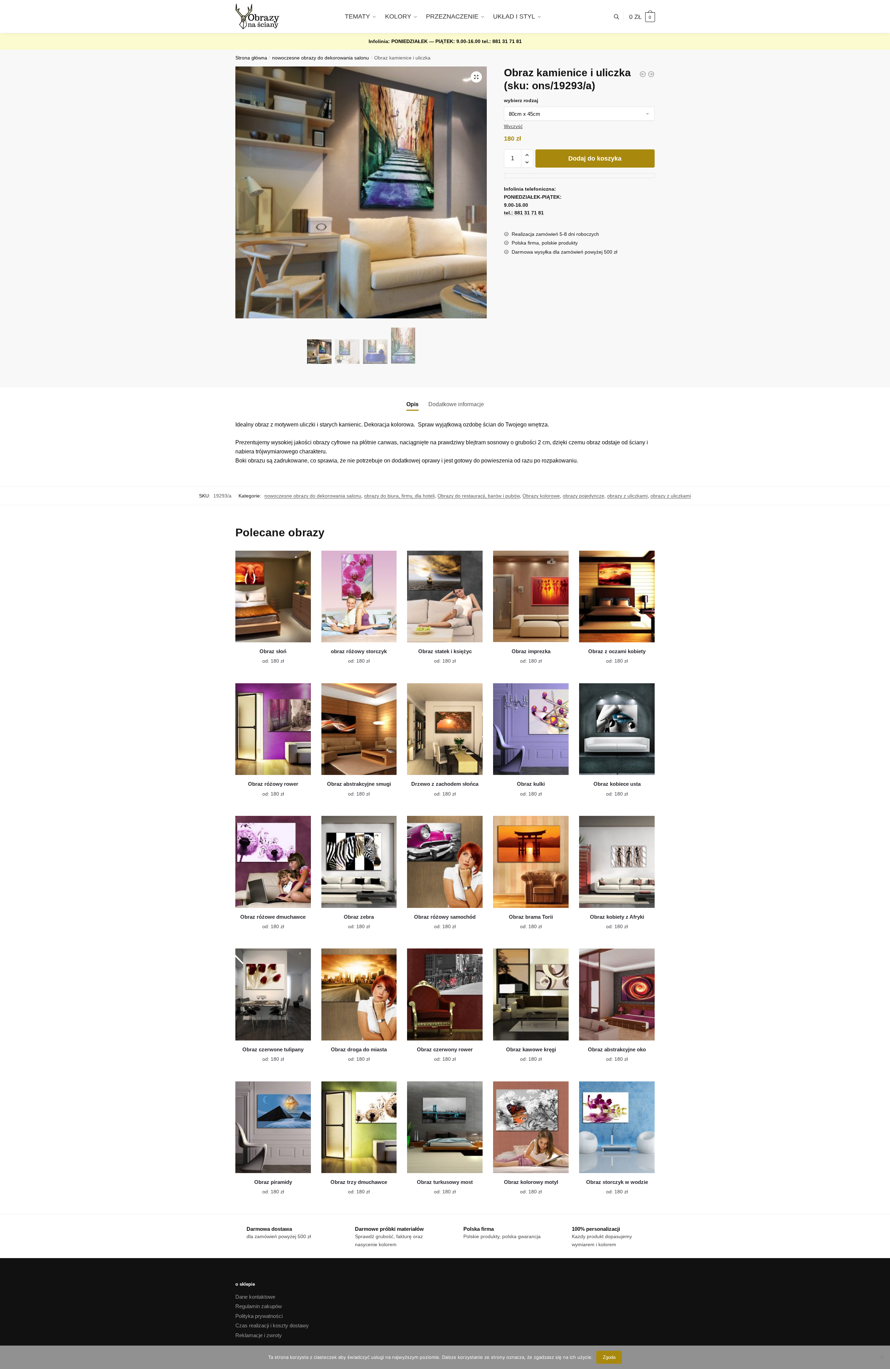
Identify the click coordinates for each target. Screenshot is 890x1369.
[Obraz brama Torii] (531, 862)
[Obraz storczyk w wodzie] (617, 1127)
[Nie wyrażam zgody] (881, 1357)
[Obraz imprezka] (531, 596)
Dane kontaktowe (255, 1297)
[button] (476, 77)
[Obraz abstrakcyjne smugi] (359, 729)
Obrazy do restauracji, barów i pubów (478, 496)
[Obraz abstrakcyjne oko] (617, 994)
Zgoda (609, 1357)
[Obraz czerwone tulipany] (273, 994)
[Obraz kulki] (531, 729)
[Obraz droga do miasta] (359, 994)
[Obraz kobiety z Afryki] (617, 862)
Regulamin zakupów (258, 1306)
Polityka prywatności (259, 1316)
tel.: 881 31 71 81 (502, 41)
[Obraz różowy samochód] (445, 862)
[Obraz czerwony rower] (445, 994)
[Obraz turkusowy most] (445, 1127)
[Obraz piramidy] (273, 1127)
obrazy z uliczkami (627, 496)
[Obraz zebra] (359, 862)
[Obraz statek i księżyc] (445, 596)
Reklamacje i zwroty (258, 1335)
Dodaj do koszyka (594, 158)
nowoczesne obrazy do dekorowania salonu (320, 58)
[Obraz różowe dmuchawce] (273, 862)
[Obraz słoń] (273, 596)
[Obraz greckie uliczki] (642, 74)
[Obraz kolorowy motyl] (531, 1127)
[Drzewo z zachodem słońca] (445, 729)
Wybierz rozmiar (268, 657)
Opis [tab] (412, 404)
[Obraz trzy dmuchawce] (359, 1127)
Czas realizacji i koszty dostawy (272, 1325)
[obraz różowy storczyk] (359, 596)
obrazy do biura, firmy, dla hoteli (399, 496)
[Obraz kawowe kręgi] (531, 994)
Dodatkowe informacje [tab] (456, 404)
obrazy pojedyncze (583, 496)
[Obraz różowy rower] (273, 729)
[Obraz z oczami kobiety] (617, 596)
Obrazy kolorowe (541, 496)
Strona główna (251, 58)
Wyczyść (513, 126)
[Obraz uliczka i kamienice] (651, 74)
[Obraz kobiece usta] (617, 729)
